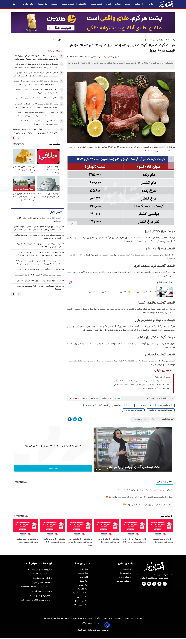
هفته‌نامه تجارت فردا (41, 582)
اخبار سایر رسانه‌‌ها (80, 604)
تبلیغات (126, 569)
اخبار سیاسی (83, 573)
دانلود (72, 223)
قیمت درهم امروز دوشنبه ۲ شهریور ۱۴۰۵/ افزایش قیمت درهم (38, 275)
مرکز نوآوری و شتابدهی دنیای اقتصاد (35, 600)
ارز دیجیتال (42, 4)
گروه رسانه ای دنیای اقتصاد (38, 569)
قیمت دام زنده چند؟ (162, 377)
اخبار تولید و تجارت (105, 57)
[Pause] (96, 469)
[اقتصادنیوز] (154, 566)
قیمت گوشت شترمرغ (133, 410)
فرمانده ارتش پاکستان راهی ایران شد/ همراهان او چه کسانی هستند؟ (38, 288)
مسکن (118, 4)
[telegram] (149, 584)
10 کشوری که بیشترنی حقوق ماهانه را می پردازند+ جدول (37, 98)
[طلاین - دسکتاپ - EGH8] (93, 22)
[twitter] (159, 584)
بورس (127, 4)
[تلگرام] (80, 419)
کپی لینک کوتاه (167, 419)
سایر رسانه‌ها (28, 4)
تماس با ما (124, 573)
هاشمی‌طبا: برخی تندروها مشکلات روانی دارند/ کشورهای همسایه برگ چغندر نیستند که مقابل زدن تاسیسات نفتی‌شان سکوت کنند (35, 74)
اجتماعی (54, 4)
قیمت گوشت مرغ (165, 405)
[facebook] (164, 584)
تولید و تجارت (68, 4)
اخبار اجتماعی (82, 597)
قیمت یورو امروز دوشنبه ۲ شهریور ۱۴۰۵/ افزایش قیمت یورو (38, 281)
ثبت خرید (53, 468)
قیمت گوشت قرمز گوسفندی (160, 410)
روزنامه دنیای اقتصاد (41, 574)
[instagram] (154, 584)
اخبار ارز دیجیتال (81, 601)
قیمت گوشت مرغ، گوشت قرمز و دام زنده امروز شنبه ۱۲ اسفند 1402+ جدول (142, 381)
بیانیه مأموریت (122, 581)
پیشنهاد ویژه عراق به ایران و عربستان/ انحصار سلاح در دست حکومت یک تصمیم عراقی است (35, 91)
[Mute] (100, 469)
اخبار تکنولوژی (82, 589)
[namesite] (165, 4)
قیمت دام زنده (145, 405)
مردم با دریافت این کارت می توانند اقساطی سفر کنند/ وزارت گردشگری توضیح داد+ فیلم (38, 245)
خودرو (108, 4)
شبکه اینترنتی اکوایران (41, 578)
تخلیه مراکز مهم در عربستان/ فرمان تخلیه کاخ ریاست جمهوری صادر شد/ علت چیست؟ (38, 123)
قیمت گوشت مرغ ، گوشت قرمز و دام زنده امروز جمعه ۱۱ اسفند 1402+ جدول (142, 384)
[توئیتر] (75, 419)
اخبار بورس (83, 577)
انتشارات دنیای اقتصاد (41, 591)
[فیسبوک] (70, 419)
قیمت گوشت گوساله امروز (97, 405)
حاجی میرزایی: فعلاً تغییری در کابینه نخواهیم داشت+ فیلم (39, 269)
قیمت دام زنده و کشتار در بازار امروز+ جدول (154, 388)
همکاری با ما (124, 577)
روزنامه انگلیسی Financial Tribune (35, 587)
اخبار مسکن (83, 581)
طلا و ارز (150, 4)
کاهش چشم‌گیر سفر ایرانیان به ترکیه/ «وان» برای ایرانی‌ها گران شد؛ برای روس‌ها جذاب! (37, 237)
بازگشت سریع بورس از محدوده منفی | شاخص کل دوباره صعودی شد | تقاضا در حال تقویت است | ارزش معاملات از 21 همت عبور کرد (37, 228)
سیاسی (137, 4)
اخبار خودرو (83, 585)
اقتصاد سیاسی (96, 4)
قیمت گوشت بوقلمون (123, 405)
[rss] (144, 584)
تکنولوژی (82, 4)
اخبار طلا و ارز (82, 569)
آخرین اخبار (56, 212)
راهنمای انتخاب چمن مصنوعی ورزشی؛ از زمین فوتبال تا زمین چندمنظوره (38, 219)
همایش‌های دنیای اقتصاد (39, 595)
